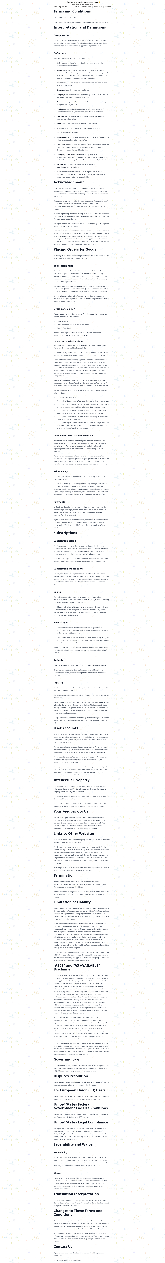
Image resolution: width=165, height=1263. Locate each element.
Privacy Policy (98, 7)
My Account (63, 7)
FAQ (70, 7)
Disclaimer (108, 7)
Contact (76, 7)
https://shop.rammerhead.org (68, 167)
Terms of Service (86, 7)
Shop (55, 7)
